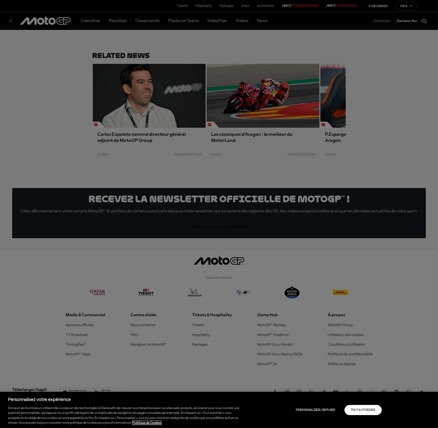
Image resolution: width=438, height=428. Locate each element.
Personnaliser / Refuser (315, 410)
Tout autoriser (363, 410)
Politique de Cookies (147, 422)
